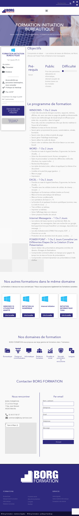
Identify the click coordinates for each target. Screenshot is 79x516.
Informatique (29, 356)
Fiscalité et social (50, 357)
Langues (72, 356)
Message (46, 428)
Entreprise (46, 407)
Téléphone (46, 421)
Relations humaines (39, 357)
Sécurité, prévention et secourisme (61, 359)
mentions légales (19, 514)
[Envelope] (77, 4)
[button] (46, 10)
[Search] (70, 3)
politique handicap (46, 514)
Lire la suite (9, 315)
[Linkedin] (77, 2)
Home (12, 34)
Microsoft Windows (32, 34)
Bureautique (20, 34)
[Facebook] (73, 2)
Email (45, 414)
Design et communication (19, 357)
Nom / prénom (48, 401)
